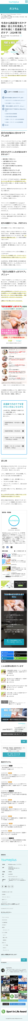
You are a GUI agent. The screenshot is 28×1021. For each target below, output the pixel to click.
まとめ (6, 125)
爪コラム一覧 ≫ (22, 845)
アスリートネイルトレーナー (20, 702)
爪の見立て (4, 924)
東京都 (11, 702)
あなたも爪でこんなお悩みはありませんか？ (15, 100)
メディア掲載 (11, 838)
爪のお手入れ (4, 919)
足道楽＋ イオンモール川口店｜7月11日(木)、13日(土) (13, 446)
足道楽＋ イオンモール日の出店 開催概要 (14, 119)
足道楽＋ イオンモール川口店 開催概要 (14, 122)
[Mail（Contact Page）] (4, 547)
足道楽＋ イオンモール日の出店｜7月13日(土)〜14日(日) (13, 438)
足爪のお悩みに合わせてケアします (14, 97)
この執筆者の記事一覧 (21, 551)
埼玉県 (19, 704)
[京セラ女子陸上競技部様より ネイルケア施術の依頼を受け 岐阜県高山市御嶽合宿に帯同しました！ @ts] (22, 988)
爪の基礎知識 (4, 922)
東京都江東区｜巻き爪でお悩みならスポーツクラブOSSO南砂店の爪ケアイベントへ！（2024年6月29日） (14, 810)
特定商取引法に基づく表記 (7, 891)
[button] (14, 642)
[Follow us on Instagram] (12, 886)
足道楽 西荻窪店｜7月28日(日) (12, 431)
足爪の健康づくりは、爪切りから (13, 103)
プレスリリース (6, 950)
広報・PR (4, 942)
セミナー (4, 935)
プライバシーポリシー (6, 897)
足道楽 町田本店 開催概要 (11, 113)
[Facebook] (8, 547)
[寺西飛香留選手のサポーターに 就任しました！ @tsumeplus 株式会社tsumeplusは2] (5, 997)
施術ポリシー (4, 899)
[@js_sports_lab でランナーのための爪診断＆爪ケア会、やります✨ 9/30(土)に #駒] (5, 988)
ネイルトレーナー (6, 930)
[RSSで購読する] (9, 886)
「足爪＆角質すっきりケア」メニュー (14, 106)
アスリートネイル (5, 917)
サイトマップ (4, 902)
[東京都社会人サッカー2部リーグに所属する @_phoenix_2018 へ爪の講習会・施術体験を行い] (22, 997)
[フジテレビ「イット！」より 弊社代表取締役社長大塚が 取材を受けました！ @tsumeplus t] (14, 988)
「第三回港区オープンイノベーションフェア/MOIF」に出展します (18, 555)
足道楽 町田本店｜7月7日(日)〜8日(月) (13, 423)
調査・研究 (5, 937)
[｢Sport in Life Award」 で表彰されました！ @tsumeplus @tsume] (14, 997)
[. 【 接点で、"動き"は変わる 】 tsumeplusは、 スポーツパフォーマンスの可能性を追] (14, 979)
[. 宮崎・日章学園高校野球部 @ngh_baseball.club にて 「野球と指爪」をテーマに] (5, 979)
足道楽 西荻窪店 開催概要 (11, 116)
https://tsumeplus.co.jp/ (12, 876)
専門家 (3, 927)
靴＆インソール (13, 704)
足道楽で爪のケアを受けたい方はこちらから (15, 110)
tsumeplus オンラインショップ (7, 908)
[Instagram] (12, 547)
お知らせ (8, 557)
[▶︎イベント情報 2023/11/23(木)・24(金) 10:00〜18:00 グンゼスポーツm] (22, 979)
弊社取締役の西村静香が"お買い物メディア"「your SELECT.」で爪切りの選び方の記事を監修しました (18, 575)
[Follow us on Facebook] (2, 886)
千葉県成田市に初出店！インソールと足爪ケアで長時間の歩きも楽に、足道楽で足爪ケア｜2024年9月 (18, 569)
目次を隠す (21, 92)
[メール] (5, 886)
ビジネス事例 (4, 932)
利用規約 (3, 894)
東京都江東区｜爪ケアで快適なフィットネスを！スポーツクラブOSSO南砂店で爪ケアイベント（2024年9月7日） (14, 562)
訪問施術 (10, 701)
